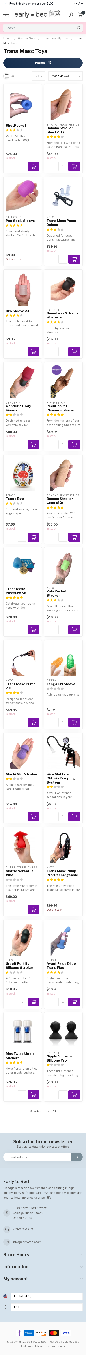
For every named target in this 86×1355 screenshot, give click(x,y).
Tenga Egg (15, 499)
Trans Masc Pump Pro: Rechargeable (62, 873)
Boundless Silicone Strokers (63, 315)
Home (7, 39)
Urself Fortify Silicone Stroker (19, 966)
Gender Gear (27, 39)
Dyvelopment (58, 1346)
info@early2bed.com (27, 1242)
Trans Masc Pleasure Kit (16, 591)
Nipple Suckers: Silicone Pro (60, 1058)
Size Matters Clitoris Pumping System (61, 778)
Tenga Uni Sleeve (61, 684)
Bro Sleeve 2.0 (18, 311)
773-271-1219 (23, 1229)
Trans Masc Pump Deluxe (61, 223)
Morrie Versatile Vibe (20, 873)
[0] (80, 14)
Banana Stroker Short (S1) (60, 130)
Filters (40, 63)
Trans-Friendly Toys (55, 39)
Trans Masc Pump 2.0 (21, 686)
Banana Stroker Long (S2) (60, 501)
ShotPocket (16, 126)
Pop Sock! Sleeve (20, 221)
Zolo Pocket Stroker (57, 593)
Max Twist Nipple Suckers (20, 1056)
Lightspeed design (33, 1346)
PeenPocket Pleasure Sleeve (60, 408)
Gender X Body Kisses (18, 408)
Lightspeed (72, 1341)
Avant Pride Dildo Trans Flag (61, 966)
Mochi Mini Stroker (21, 774)
